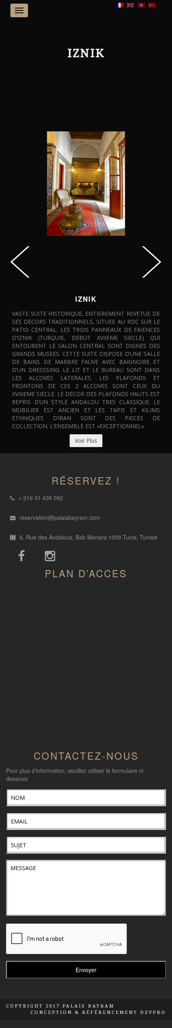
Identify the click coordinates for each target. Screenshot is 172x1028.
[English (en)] (130, 4)
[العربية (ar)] (141, 4)
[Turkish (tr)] (152, 4)
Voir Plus (86, 440)
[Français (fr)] (119, 4)
